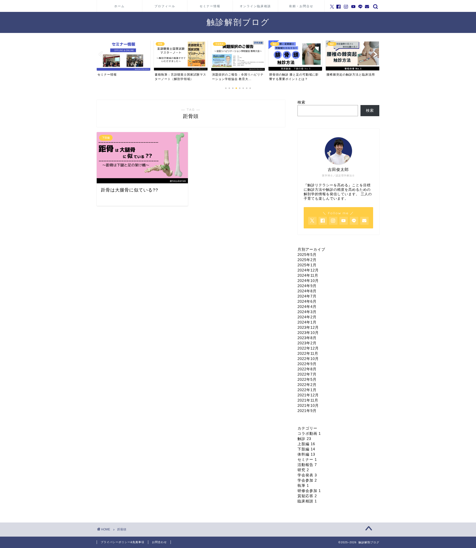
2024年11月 (308, 275)
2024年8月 (307, 291)
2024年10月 (308, 280)
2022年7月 (307, 374)
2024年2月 (307, 317)
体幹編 (306, 454)
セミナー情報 (210, 6)
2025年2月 (307, 260)
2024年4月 (307, 306)
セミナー (307, 459)
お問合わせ (159, 542)
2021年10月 (308, 405)
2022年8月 (307, 369)
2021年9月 (307, 411)
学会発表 (307, 475)
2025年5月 (307, 254)
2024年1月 (307, 322)
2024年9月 (307, 286)
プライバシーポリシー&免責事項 (122, 542)
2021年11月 (308, 400)
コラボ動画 (309, 433)
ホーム (119, 6)
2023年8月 (307, 338)
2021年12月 (308, 395)
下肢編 (306, 449)
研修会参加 (309, 491)
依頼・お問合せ (301, 6)
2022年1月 (307, 390)
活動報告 (307, 465)
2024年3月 (307, 312)
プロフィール (164, 6)
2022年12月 (308, 348)
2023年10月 (308, 332)
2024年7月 (307, 296)
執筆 (303, 485)
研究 (303, 470)
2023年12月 (308, 327)
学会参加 (307, 480)
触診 (304, 439)
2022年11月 (308, 353)
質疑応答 (307, 496)
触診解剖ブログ (238, 22)
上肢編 (306, 444)
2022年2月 (307, 385)
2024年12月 (308, 270)
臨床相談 (307, 501)
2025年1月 (307, 265)
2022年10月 (308, 358)
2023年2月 (307, 343)
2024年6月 (307, 301)
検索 (301, 102)
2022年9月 (307, 364)
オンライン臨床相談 (255, 6)
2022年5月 (307, 379)
